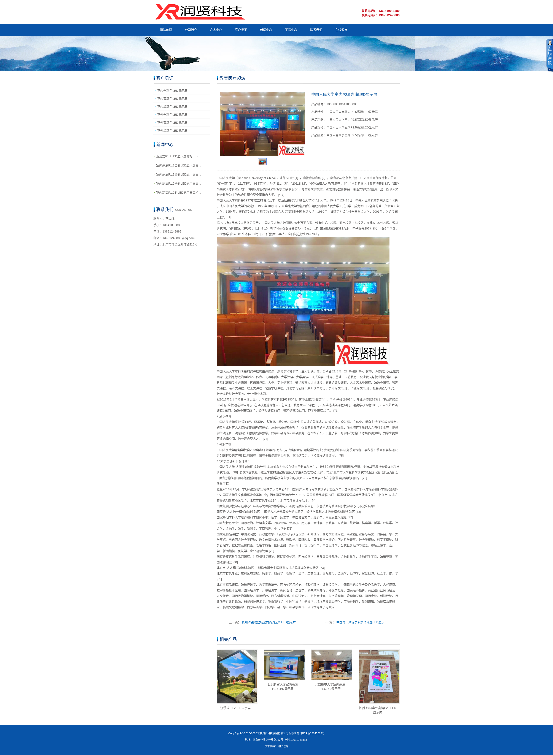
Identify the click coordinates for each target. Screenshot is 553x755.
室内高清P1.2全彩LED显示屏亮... (178, 165)
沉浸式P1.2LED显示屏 (235, 708)
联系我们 (316, 30)
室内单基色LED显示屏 (172, 106)
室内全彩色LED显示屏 (172, 90)
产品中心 (216, 30)
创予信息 (283, 746)
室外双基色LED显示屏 (172, 122)
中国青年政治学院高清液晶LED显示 (360, 622)
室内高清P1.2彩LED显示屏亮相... (178, 192)
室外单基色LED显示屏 (172, 130)
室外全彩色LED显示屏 (172, 114)
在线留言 (341, 30)
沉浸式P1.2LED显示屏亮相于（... (178, 156)
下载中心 (291, 30)
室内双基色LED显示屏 (172, 98)
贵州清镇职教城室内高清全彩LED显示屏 (269, 622)
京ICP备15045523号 (312, 733)
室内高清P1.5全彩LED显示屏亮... (178, 174)
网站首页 (166, 30)
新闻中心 (266, 30)
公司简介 (191, 30)
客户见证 (241, 30)
